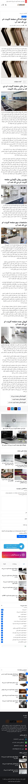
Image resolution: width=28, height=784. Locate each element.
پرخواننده (14, 564)
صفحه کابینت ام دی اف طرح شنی (19, 639)
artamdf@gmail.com (17, 749)
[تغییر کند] (21, 5)
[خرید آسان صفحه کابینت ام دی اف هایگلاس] (21, 474)
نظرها (4, 564)
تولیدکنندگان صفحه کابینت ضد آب (16, 402)
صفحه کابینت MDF (22, 616)
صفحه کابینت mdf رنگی (21, 630)
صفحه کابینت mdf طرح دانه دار (19, 637)
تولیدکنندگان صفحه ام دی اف (18, 396)
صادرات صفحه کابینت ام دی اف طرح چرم (10, 696)
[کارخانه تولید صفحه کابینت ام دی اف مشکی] (23, 704)
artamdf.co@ (17, 746)
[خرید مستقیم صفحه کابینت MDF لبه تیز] (7, 473)
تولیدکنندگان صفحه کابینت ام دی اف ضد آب (10, 576)
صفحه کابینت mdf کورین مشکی (19, 628)
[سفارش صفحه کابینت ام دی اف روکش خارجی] (23, 691)
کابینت (24, 626)
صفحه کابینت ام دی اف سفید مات (19, 633)
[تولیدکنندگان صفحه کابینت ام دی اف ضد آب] (22, 577)
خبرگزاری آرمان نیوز (16, 781)
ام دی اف (21, 13)
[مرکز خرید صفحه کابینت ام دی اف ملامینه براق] (7, 458)
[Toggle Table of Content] (23, 82)
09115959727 (16, 739)
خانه (25, 13)
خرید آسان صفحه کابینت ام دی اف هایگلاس (21, 482)
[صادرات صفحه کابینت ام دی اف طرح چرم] (23, 697)
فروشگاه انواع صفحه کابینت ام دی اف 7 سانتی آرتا (21, 465)
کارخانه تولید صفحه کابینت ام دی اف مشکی (10, 701)
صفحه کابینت (23, 614)
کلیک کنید (14, 742)
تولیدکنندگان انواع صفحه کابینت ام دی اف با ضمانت (9, 674)
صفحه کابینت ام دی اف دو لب (20, 621)
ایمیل (26, 519)
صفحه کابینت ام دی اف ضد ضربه (19, 623)
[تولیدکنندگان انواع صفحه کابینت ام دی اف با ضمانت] (23, 677)
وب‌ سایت (25, 525)
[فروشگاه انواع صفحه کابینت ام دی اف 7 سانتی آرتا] (21, 459)
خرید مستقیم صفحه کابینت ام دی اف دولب (10, 683)
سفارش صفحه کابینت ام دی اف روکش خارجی (10, 690)
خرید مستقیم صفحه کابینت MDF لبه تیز (7, 480)
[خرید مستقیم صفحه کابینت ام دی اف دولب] (23, 685)
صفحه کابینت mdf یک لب (20, 635)
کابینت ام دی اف (22, 619)
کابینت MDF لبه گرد (22, 642)
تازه (24, 564)
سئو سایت (17, 779)
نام (26, 512)
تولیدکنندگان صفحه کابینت (18, 399)
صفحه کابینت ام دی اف (21, 612)
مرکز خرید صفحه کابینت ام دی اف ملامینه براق (15, 1)
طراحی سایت (22, 779)
